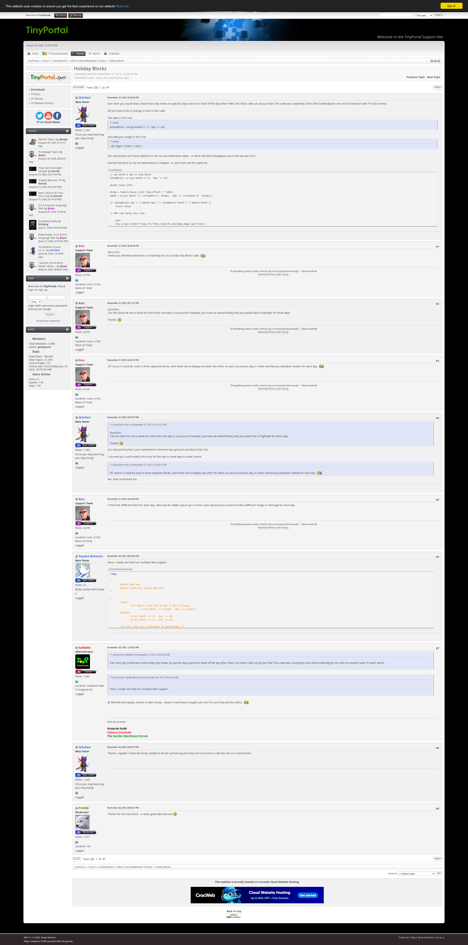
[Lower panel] (435, 61)
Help (413, 937)
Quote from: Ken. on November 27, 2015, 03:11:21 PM (139, 424)
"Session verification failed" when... (50, 264)
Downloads (37, 89)
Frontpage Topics (48, 152)
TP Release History (41, 103)
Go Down (78, 87)
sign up (42, 289)
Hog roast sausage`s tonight (50, 169)
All (107, 87)
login (31, 289)
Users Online (41, 374)
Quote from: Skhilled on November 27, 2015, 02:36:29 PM (141, 654)
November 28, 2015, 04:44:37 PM (123, 747)
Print (438, 87)
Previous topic (416, 77)
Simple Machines (48, 937)
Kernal (55, 171)
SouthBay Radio (47, 221)
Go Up (76, 859)
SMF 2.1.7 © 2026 (32, 937)
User (31, 278)
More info (122, 6)
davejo (63, 139)
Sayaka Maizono (91, 556)
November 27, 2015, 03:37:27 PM (123, 417)
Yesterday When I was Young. (273, 274)
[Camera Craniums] (76, 681)
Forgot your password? (48, 320)
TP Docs (35, 94)
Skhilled (55, 250)
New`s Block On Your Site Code (50, 194)
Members (39, 339)
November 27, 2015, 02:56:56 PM (123, 245)
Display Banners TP (50, 180)
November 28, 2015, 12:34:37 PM (123, 647)
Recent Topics (46, 139)
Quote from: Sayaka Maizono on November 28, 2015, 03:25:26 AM (145, 677)
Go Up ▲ (440, 937)
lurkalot (84, 647)
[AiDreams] (76, 841)
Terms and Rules (425, 937)
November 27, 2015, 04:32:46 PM (123, 499)
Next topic (433, 77)
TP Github (36, 98)
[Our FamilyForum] (76, 279)
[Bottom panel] (438, 61)
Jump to (393, 873)
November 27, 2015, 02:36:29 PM (123, 97)
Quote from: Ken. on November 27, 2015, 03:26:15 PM (139, 464)
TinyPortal (404, 937)
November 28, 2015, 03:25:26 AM (123, 556)
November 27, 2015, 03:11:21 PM (123, 303)
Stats (31, 329)
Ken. (82, 246)
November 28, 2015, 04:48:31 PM (123, 807)
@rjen (42, 155)
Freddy (101, 60)
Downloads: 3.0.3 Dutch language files (52, 236)
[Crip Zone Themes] (76, 143)
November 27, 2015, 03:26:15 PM (123, 360)
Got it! (451, 5)
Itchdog (43, 224)
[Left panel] (431, 61)
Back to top (234, 911)
